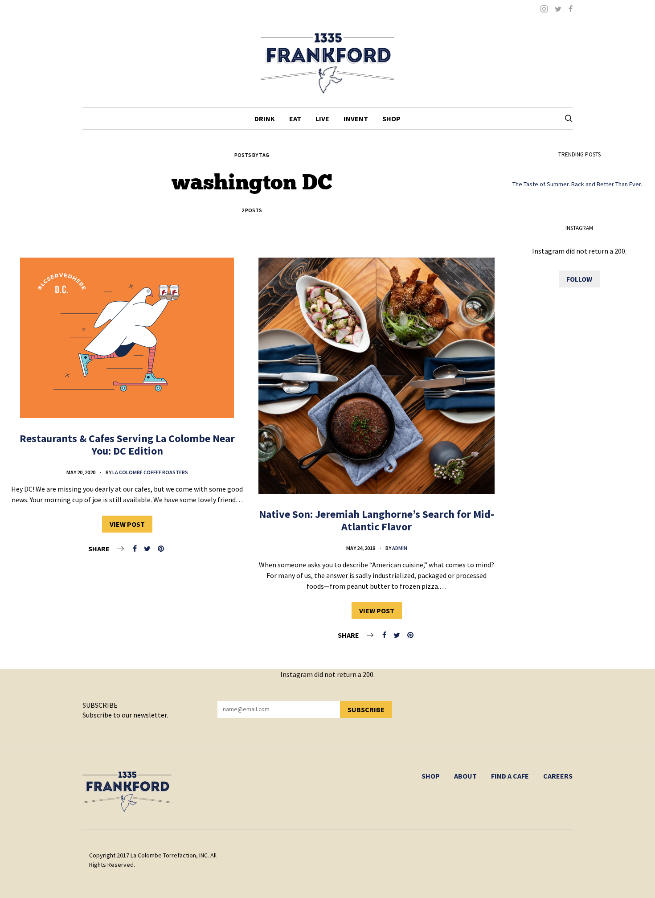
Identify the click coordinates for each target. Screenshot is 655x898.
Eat (295, 118)
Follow (579, 279)
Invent (356, 118)
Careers (558, 775)
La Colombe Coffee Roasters (150, 472)
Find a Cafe (510, 775)
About (465, 775)
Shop (391, 118)
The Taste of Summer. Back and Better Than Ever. (577, 184)
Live (322, 118)
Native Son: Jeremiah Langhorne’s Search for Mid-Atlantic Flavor (376, 520)
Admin (399, 548)
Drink (264, 118)
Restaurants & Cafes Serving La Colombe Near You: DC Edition (127, 444)
